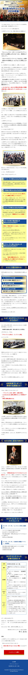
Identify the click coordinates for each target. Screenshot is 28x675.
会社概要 (14, 661)
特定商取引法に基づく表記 (14, 666)
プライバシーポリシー (14, 663)
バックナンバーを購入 (14, 652)
